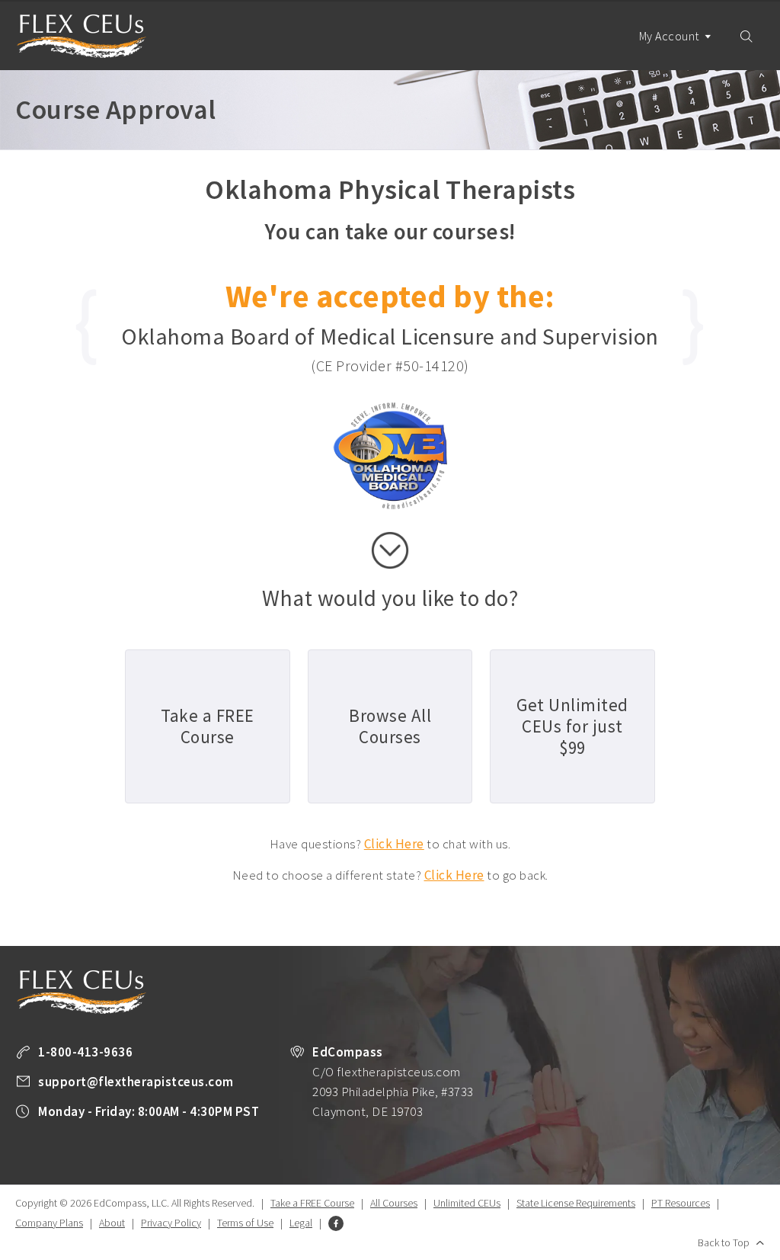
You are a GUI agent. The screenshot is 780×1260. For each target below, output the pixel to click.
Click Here (394, 843)
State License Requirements (575, 1203)
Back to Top (724, 1242)
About (112, 1223)
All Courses (393, 1203)
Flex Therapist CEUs (81, 36)
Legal (300, 1223)
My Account (670, 35)
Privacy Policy (171, 1223)
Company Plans (49, 1223)
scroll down (390, 550)
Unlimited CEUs (466, 1203)
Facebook (336, 1223)
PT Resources (680, 1203)
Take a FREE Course (312, 1203)
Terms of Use (245, 1223)
